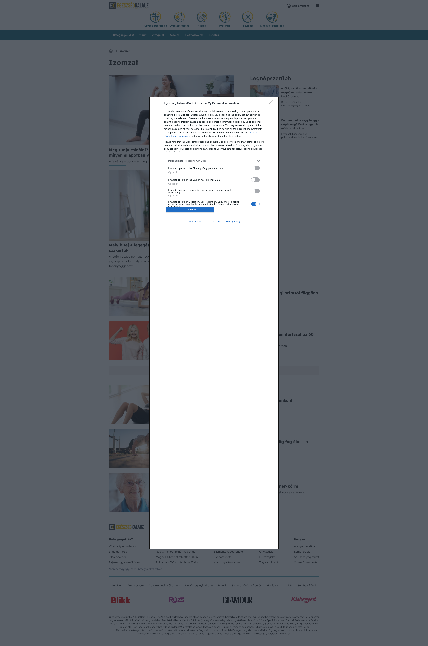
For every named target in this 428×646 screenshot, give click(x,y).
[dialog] (214, 323)
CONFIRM (190, 209)
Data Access (214, 221)
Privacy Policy (233, 221)
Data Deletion (195, 221)
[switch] (255, 168)
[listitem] (214, 161)
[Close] (272, 103)
